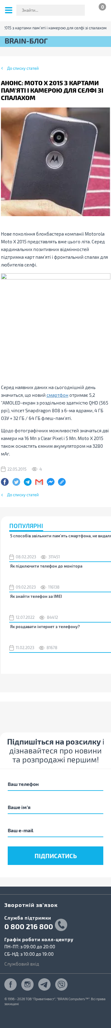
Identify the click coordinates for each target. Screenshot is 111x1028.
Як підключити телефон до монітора (46, 566)
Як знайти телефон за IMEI (36, 596)
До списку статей (23, 68)
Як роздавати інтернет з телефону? (45, 626)
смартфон (57, 395)
